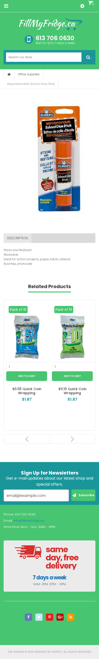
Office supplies (29, 74)
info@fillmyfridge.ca (28, 520)
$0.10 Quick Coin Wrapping (72, 391)
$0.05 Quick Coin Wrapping (26, 391)
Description (17, 238)
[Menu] (6, 6)
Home (9, 74)
